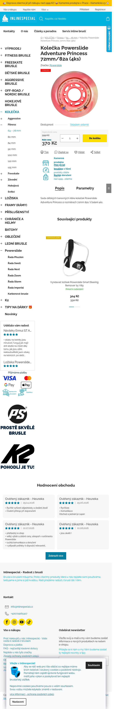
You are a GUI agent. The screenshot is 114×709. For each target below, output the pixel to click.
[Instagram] (14, 622)
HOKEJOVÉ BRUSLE (13, 103)
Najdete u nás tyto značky (17, 652)
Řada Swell (14, 263)
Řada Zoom (14, 275)
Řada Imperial (16, 287)
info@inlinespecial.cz (22, 606)
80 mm (12, 137)
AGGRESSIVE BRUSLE (14, 81)
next (106, 271)
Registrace (100, 9)
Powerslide (13, 250)
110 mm (12, 161)
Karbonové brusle (18, 293)
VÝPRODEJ (13, 48)
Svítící (11, 191)
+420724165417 (19, 613)
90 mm (12, 149)
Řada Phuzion (15, 257)
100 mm (12, 155)
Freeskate (13, 173)
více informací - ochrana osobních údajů (32, 694)
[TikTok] (29, 622)
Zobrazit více (56, 555)
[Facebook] (6, 622)
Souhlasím (94, 665)
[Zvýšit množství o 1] (77, 138)
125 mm (12, 167)
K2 (7, 300)
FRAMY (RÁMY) (16, 205)
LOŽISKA (11, 198)
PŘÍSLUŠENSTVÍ (17, 212)
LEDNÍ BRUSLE (16, 243)
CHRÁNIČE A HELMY (14, 221)
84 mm (12, 143)
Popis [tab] (59, 188)
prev (43, 271)
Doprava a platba (12, 645)
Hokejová (13, 185)
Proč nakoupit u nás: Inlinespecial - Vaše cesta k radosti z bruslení (25, 639)
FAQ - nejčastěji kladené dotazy (20, 648)
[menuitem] (9, 31)
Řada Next (14, 269)
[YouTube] (21, 622)
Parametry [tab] (85, 188)
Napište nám (29, 9)
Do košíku (94, 138)
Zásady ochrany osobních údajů (21, 656)
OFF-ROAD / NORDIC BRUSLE (17, 92)
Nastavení (18, 701)
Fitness (12, 124)
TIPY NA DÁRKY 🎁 (18, 307)
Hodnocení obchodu (56, 485)
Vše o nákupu (9, 9)
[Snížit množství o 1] (62, 138)
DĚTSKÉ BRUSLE (17, 73)
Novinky (11, 314)
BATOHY (11, 229)
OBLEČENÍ (12, 236)
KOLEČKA (12, 112)
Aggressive (14, 118)
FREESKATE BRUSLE (13, 64)
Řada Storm (14, 281)
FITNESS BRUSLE (18, 55)
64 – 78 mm (14, 130)
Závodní (12, 179)
